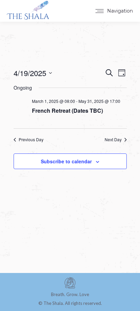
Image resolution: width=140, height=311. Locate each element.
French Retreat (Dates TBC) (67, 110)
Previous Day (31, 139)
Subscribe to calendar (66, 161)
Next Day (113, 139)
